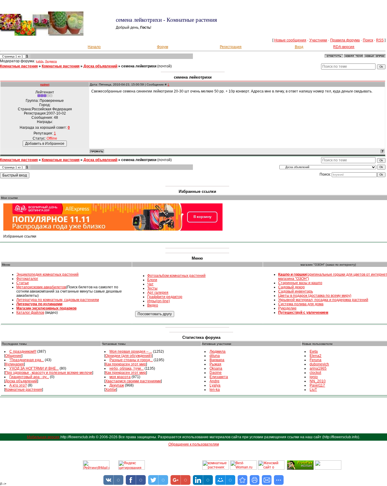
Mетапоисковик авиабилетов (41, 287)
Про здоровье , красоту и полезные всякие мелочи (48, 373)
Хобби (110, 389)
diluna (215, 356)
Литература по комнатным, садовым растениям (57, 300)
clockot (315, 373)
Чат (150, 284)
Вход (299, 47)
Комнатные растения (19, 66)
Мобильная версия (43, 437)
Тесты (152, 288)
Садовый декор (291, 287)
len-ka (215, 389)
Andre (215, 381)
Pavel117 (317, 385)
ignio (314, 377)
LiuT (313, 389)
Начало (94, 47)
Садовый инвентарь (295, 291)
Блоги (152, 280)
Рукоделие (287, 308)
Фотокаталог (27, 279)
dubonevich (319, 364)
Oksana (216, 368)
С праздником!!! (22, 351)
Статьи (22, 283)
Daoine (216, 373)
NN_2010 (318, 381)
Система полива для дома (301, 304)
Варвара (217, 360)
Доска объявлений (100, 66)
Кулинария (14, 364)
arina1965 (318, 368)
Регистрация (231, 47)
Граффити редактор (164, 297)
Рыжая (215, 364)
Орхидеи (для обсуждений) (128, 356)
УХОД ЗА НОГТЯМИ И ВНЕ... (34, 368)
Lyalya (215, 385)
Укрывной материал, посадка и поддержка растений (323, 300)
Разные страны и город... (131, 360)
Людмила (51, 61)
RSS (380, 40)
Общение (13, 356)
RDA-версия (343, 47)
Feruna (315, 360)
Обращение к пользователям (193, 444)
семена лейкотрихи (138, 66)
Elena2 (315, 356)
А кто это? (18, 385)
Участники (318, 40)
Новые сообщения (290, 40)
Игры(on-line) (158, 301)
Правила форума (345, 40)
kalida (39, 61)
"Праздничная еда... (26, 360)
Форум (162, 47)
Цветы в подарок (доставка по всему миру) (314, 295)
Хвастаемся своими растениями (133, 381)
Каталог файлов (30, 312)
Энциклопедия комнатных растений (47, 274)
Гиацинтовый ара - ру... (29, 377)
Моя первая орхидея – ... (130, 351)
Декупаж (116, 385)
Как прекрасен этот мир (125, 364)
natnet (44, 84)
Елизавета (219, 377)
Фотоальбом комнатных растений (176, 276)
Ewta (314, 351)
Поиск (368, 40)
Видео (152, 305)
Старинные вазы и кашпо (300, 283)
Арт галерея (157, 292)
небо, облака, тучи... (126, 368)
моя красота (120, 377)
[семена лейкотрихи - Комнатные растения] (242, 480)
